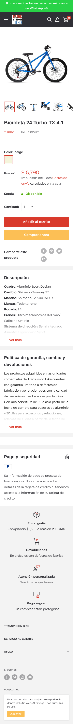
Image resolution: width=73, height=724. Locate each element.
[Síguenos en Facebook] (7, 677)
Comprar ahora (36, 235)
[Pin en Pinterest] (51, 251)
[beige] (8, 159)
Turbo (9, 132)
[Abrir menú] (6, 19)
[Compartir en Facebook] (44, 251)
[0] (65, 19)
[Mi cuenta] (57, 19)
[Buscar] (49, 19)
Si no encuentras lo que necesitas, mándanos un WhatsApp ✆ (36, 6)
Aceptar (15, 713)
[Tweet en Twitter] (59, 251)
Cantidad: (11, 207)
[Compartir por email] (44, 259)
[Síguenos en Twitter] (14, 677)
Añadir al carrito (36, 222)
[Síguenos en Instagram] (22, 677)
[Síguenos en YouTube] (30, 677)
